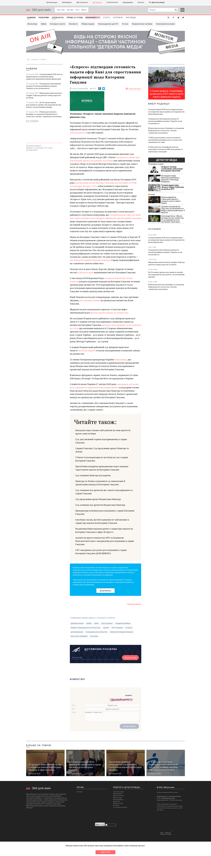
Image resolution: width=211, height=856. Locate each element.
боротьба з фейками (79, 636)
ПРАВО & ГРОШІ (75, 17)
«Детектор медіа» (134, 604)
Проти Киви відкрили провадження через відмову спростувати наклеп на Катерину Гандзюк (101, 468)
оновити (128, 695)
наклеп (106, 628)
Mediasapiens (117, 794)
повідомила (120, 359)
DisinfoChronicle (112, 2)
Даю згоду (105, 852)
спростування (106, 623)
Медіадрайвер (128, 2)
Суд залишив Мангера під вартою (93, 475)
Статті (106, 17)
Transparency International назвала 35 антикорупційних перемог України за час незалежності (43, 85)
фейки (88, 623)
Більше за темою (39, 745)
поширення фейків (122, 623)
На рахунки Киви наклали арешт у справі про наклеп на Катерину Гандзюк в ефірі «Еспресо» (104, 530)
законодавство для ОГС (108, 24)
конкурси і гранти (58, 24)
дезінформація (77, 632)
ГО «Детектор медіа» (157, 2)
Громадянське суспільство (96, 632)
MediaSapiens (67, 2)
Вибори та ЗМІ (118, 803)
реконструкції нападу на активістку (109, 312)
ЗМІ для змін (97, 2)
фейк (96, 623)
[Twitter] (103, 88)
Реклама (80, 792)
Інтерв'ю (118, 17)
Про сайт (61, 10)
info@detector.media (168, 798)
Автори (70, 10)
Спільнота (58, 17)
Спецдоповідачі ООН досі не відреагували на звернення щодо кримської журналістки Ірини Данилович (44, 76)
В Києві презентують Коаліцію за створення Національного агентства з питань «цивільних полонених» (44, 114)
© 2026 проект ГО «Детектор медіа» (169, 796)
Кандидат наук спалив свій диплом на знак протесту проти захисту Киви (103, 432)
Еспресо (129, 628)
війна (44, 24)
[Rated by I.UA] (110, 826)
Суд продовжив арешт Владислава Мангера (98, 499)
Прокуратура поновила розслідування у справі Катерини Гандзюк (104, 512)
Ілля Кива (94, 636)
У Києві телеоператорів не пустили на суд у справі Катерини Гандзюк (101, 459)
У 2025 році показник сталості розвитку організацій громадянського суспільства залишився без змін (165, 139)
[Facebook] (99, 88)
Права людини (88, 24)
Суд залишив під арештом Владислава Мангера (100, 504)
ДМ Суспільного (82, 2)
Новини (31, 17)
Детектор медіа (51, 2)
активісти (74, 24)
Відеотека (116, 801)
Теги (77, 10)
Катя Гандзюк (117, 628)
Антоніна (141, 2)
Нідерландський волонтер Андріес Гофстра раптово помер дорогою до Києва (44, 95)
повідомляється (78, 132)
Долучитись (105, 590)
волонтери (33, 24)
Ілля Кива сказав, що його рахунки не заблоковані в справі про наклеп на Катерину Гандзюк (102, 521)
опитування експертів (166, 24)
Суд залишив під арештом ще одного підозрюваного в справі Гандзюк (104, 492)
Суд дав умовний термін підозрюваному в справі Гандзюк (101, 441)
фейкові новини (77, 623)
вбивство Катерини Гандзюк (121, 632)
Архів (83, 10)
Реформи (44, 17)
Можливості (93, 17)
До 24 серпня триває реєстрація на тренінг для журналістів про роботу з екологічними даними (43, 104)
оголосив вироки (87, 350)
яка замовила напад (89, 300)
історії (125, 24)
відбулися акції (85, 272)
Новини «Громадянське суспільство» (85, 628)
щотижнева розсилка (100, 649)
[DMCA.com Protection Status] (100, 826)
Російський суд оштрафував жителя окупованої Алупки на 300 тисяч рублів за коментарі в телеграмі (165, 149)
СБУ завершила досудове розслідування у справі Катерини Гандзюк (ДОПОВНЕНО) (101, 552)
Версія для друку (135, 88)
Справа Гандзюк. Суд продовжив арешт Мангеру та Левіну (102, 450)
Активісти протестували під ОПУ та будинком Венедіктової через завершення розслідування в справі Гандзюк (104, 541)
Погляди (131, 17)
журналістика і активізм (142, 24)
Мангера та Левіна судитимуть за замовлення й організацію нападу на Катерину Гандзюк (100, 483)
